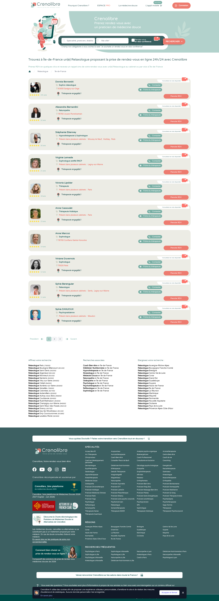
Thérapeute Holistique (145, 511)
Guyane (147, 383)
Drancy (40, 408)
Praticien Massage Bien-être (147, 490)
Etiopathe (140, 468)
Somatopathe (90, 508)
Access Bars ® (90, 451)
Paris (39, 365)
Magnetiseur (115, 478)
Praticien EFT (116, 487)
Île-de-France (60, 71)
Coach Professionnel (144, 457)
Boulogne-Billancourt (46, 368)
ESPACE (103, 5)
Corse (146, 376)
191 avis (44, 95)
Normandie (148, 398)
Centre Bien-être (169, 454)
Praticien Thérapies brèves (172, 496)
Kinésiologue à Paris (144, 554)
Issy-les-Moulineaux (45, 411)
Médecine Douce (91, 481)
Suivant (73, 339)
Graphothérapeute (144, 471)
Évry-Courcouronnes (46, 413)
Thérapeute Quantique (93, 514)
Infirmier (140, 475)
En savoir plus (46, 596)
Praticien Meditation (170, 490)
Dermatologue (90, 465)
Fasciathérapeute (169, 468)
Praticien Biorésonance (171, 484)
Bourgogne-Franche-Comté (155, 368)
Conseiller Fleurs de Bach (120, 460)
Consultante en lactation (145, 460)
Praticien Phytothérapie (119, 493)
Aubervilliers (42, 393)
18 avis (43, 196)
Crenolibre (37, 461)
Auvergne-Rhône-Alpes (153, 365)
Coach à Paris (142, 557)
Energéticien (167, 465)
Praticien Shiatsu (117, 496)
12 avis (43, 272)
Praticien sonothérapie (145, 499)
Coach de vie (167, 457)
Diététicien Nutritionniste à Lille (122, 560)
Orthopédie (167, 481)
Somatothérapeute (118, 508)
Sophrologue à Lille (92, 554)
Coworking (167, 460)
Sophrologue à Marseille (120, 551)
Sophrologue (141, 508)
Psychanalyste (168, 499)
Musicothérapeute (169, 478)
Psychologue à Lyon (170, 557)
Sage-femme (167, 505)
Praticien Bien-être (144, 484)
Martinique (148, 393)
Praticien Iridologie (92, 490)
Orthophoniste (142, 481)
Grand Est (148, 378)
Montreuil (41, 376)
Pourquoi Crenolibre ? (78, 5)
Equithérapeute (91, 468)
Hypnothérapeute (91, 475)
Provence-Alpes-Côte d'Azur (155, 408)
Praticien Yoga (90, 499)
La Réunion (148, 391)
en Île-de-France (97, 365)
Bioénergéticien (142, 454)
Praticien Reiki (90, 496)
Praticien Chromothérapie (94, 487)
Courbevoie (42, 398)
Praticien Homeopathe (171, 487)
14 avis (43, 247)
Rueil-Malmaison (44, 401)
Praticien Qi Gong (169, 493)
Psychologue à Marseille (94, 557)
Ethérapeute (115, 468)
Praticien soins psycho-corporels (122, 499)
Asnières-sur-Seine (45, 386)
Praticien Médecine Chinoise (95, 493)
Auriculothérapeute (118, 454)
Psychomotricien (117, 502)
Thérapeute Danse (92, 511)
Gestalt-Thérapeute (118, 471)
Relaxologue (43, 71)
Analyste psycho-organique (147, 451)
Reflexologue (90, 505)
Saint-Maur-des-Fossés (47, 406)
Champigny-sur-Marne (47, 403)
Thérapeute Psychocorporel (173, 511)
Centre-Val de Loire (151, 373)
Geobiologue (89, 471)
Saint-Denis (42, 370)
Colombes (41, 391)
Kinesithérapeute (91, 478)
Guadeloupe (149, 381)
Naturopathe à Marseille (172, 554)
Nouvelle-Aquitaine (151, 401)
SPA (138, 505)
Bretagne (147, 370)
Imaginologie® (116, 475)
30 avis (43, 145)
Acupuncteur (115, 451)
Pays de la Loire (150, 406)
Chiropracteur (90, 457)
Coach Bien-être (117, 457)
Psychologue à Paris (92, 551)
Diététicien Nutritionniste (120, 465)
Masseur (140, 478)
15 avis (43, 221)
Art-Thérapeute (91, 454)
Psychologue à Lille (118, 554)
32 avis (43, 120)
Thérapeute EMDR (118, 511)
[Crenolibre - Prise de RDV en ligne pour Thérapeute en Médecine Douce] (45, 5)
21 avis (43, 171)
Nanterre (41, 378)
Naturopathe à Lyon (144, 551)
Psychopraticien (142, 502)
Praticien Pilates (143, 493)
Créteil (39, 383)
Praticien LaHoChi (117, 490)
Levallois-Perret (43, 416)
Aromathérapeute (169, 451)
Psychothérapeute (169, 502)
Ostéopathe (89, 484)
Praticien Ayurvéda (118, 484)
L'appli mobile (153, 5)
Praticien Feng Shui (144, 487)
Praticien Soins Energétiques (147, 496)
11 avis (43, 297)
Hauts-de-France (151, 386)
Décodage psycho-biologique (147, 465)
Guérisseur (167, 471)
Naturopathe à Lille (118, 557)
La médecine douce (127, 5)
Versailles (41, 388)
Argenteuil (41, 373)
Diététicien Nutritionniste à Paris (174, 551)
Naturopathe (116, 481)
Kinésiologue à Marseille (94, 560)
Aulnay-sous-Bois (44, 396)
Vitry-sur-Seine (43, 381)
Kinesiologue (167, 475)
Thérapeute (167, 508)
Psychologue (89, 502)
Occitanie (147, 403)
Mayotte (147, 396)
